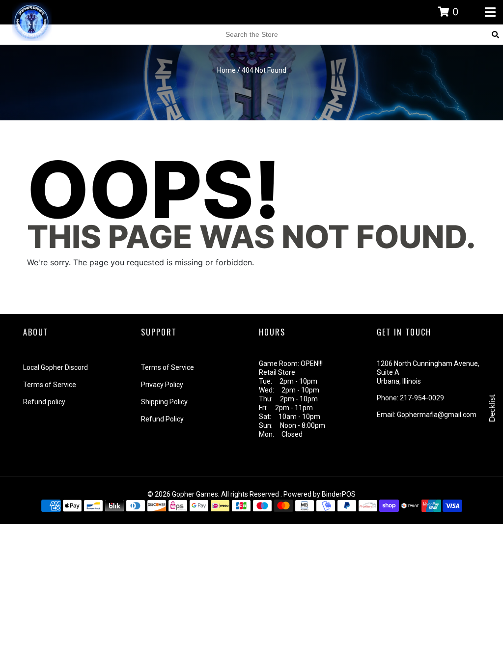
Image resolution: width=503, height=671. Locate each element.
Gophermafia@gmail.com (436, 415)
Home (226, 70)
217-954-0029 (422, 398)
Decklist (492, 408)
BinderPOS (339, 494)
